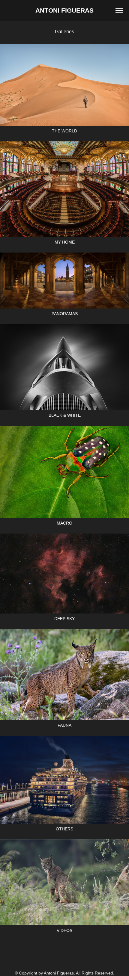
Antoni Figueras (64, 10)
